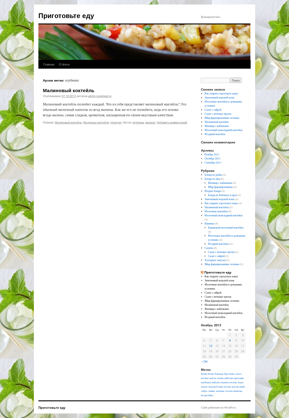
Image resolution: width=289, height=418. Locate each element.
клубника (138, 122)
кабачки (228, 378)
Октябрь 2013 (212, 158)
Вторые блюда (213, 191)
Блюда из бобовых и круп (222, 195)
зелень (220, 378)
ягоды (204, 395)
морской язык (215, 386)
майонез (216, 382)
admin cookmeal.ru (100, 96)
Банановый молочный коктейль (225, 227)
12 (210, 346)
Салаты (209, 248)
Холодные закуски (215, 260)
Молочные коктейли (96, 122)
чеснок (229, 390)
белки (211, 373)
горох (238, 373)
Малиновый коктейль (68, 90)
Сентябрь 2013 (213, 162)
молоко (233, 382)
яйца (210, 395)
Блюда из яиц (212, 178)
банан (204, 373)
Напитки (115, 122)
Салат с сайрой (213, 109)
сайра (204, 390)
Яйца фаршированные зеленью (222, 117)
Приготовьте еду (66, 15)
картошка (239, 378)
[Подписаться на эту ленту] (202, 272)
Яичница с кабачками (217, 126)
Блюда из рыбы (213, 174)
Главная (48, 64)
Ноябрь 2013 (212, 154)
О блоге (64, 64)
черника (220, 390)
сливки (211, 390)
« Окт (204, 361)
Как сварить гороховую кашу (221, 93)
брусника (229, 373)
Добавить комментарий (172, 122)
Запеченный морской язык (219, 97)
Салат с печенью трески (218, 113)
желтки (205, 378)
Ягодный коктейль (215, 134)
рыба (242, 386)
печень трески (231, 386)
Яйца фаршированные (220, 187)
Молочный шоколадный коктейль (223, 130)
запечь (212, 378)
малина (150, 122)
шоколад (237, 390)
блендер (219, 373)
